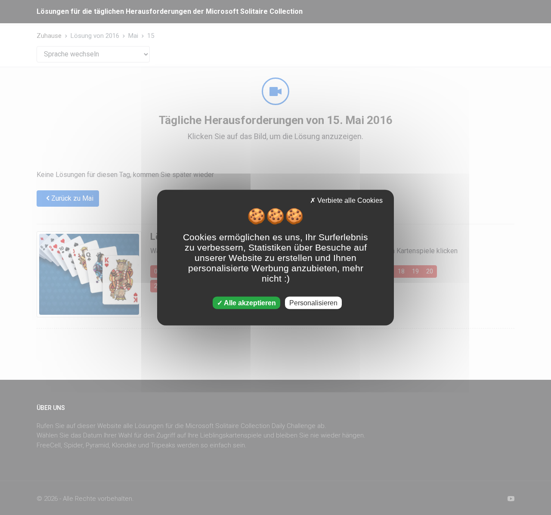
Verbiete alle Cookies (349, 200)
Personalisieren (313, 302)
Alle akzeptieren (249, 302)
